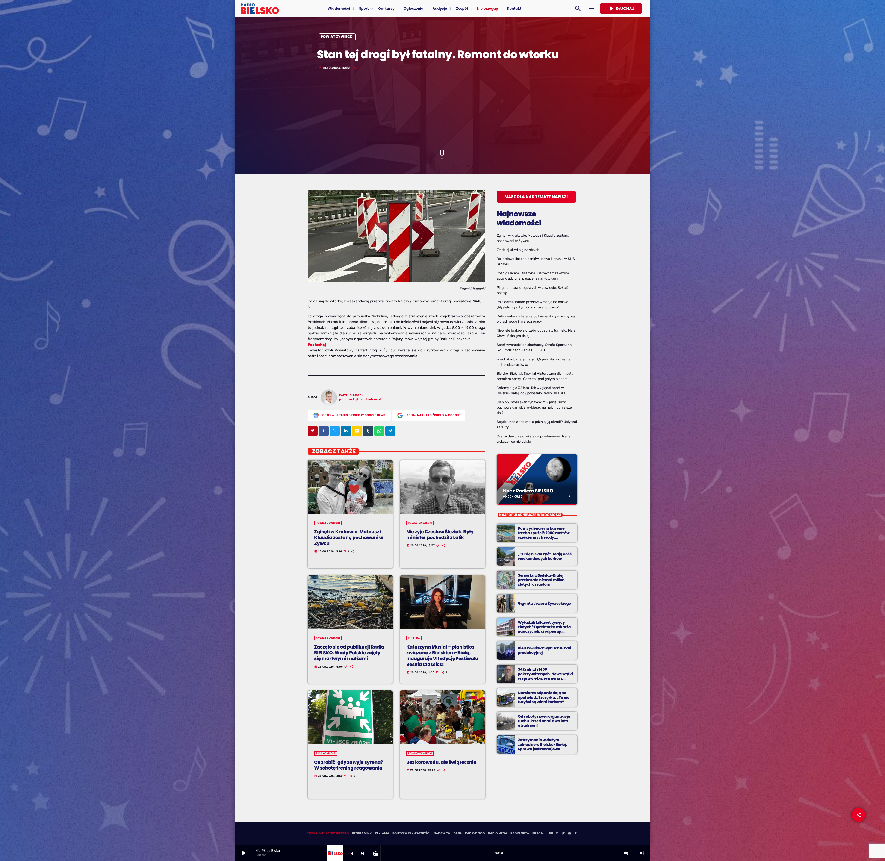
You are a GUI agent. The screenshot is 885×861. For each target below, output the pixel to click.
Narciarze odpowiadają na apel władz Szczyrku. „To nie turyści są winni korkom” (543, 697)
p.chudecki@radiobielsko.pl (360, 399)
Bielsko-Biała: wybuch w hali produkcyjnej (544, 650)
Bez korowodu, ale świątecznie (441, 762)
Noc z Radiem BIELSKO (528, 491)
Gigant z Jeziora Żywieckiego (544, 603)
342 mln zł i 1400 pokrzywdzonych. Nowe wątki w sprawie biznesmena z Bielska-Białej (545, 676)
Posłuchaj (317, 344)
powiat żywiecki (337, 37)
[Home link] (260, 8)
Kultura (414, 638)
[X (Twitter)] (557, 833)
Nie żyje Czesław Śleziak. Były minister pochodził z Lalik (440, 534)
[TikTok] (563, 833)
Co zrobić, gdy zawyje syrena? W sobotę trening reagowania (348, 765)
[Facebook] (576, 833)
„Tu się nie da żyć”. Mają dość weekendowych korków (545, 556)
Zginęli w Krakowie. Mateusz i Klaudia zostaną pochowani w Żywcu (348, 537)
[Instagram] (569, 833)
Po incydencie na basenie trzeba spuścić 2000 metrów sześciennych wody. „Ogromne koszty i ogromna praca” (544, 537)
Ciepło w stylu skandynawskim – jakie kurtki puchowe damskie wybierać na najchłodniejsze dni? (534, 407)
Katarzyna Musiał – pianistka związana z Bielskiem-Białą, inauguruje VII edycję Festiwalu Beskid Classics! (442, 656)
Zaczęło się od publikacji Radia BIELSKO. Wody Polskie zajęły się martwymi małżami (349, 653)
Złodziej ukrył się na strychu (519, 250)
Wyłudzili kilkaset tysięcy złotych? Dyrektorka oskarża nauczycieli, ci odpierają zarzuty (544, 629)
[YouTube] (551, 833)
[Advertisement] (442, 110)
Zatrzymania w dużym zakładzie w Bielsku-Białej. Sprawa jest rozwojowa (542, 744)
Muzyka (510, 482)
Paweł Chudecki (352, 395)
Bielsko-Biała (326, 753)
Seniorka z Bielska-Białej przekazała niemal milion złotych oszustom (541, 580)
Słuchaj (621, 8)
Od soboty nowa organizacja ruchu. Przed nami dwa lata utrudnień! (544, 721)
